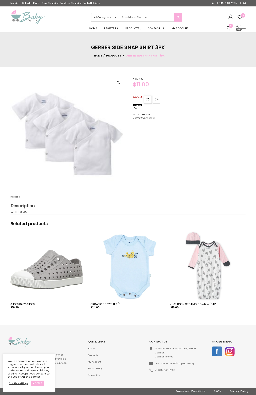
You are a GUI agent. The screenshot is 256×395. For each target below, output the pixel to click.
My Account (94, 362)
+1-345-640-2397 (226, 3)
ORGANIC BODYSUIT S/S (105, 304)
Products (93, 355)
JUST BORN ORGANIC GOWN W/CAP (193, 304)
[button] (118, 82)
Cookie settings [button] (18, 383)
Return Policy (95, 368)
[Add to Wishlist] (148, 100)
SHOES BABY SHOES (22, 304)
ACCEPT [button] (37, 383)
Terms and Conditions (190, 391)
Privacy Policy (239, 391)
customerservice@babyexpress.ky (174, 363)
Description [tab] (15, 197)
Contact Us (94, 375)
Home (91, 348)
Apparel (150, 117)
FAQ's (217, 391)
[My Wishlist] (240, 17)
